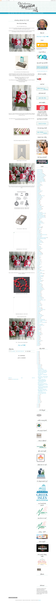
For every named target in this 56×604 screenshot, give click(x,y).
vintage (38, 342)
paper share (39, 291)
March (39, 400)
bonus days (38, 199)
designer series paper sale (40, 216)
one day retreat (39, 281)
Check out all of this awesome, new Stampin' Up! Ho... (42, 388)
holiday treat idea (39, 254)
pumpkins (38, 300)
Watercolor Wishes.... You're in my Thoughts (42, 378)
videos (38, 341)
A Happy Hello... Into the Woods (42, 370)
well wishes (38, 344)
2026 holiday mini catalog (40, 180)
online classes (39, 286)
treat (37, 335)
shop (22, 14)
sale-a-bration (39, 308)
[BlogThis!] (27, 351)
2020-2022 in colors (39, 171)
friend (38, 232)
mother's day (39, 272)
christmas (38, 204)
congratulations (39, 208)
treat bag (38, 336)
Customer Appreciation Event (42, 392)
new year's (38, 277)
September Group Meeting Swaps (42, 371)
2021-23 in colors (39, 172)
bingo (38, 192)
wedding (38, 343)
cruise (38, 211)
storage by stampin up (40, 325)
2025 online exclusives (40, 178)
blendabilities (39, 196)
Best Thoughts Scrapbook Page (42, 389)
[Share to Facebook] (29, 351)
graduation (38, 247)
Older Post (33, 377)
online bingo (39, 283)
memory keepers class (40, 270)
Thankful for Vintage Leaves (41, 379)
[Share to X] (28, 351)
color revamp (39, 207)
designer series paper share (41, 217)
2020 (38, 358)
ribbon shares (39, 305)
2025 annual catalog (40, 177)
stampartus (38, 318)
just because (39, 263)
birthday (38, 194)
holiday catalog (39, 253)
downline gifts (39, 218)
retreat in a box (39, 304)
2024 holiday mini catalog (40, 174)
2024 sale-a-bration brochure (41, 175)
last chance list (39, 266)
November (39, 365)
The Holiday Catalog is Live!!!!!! (42, 393)
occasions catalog (39, 280)
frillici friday (38, 233)
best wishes (38, 191)
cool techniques (39, 209)
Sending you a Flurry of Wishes (42, 372)
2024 (38, 353)
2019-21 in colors (39, 170)
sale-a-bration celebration (40, 309)
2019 (38, 359)
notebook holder (39, 278)
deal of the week (39, 214)
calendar (38, 201)
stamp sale (38, 317)
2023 (38, 354)
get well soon (39, 240)
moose (38, 271)
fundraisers (38, 236)
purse (38, 301)
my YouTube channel (40, 273)
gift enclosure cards (40, 242)
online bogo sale (39, 284)
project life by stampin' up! (41, 299)
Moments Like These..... (41, 382)
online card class (39, 285)
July (38, 395)
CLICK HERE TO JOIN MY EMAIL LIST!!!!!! (42, 71)
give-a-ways (38, 244)
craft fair (38, 210)
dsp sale (38, 219)
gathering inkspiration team (41, 238)
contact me (19, 14)
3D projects (18, 351)
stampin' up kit (39, 321)
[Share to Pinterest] (30, 351)
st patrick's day (39, 316)
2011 (38, 407)
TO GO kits (38, 334)
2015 (38, 363)
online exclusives (39, 287)
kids (37, 265)
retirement (38, 302)
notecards (38, 279)
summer (38, 326)
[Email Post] (25, 351)
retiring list (38, 303)
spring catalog (39, 314)
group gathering (39, 248)
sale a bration (39, 307)
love (37, 268)
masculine (38, 269)
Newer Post (10, 377)
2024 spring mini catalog (40, 176)
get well (38, 239)
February (39, 401)
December (39, 364)
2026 (38, 351)
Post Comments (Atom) (15, 379)
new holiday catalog (40, 276)
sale (37, 306)
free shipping (39, 231)
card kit (38, 202)
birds (38, 193)
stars (37, 323)
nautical (38, 274)
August (39, 394)
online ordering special (40, 289)
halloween (38, 249)
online (38, 282)
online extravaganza (40, 288)
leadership (38, 267)
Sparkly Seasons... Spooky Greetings (43, 376)
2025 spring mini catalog (40, 179)
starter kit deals (39, 324)
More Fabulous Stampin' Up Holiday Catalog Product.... (43, 385)
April (38, 399)
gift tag (38, 243)
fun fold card (39, 235)
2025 (38, 352)
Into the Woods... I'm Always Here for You (42, 375)
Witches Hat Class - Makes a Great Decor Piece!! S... (42, 390)
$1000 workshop (39, 169)
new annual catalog (40, 275)
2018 (38, 360)
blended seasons (39, 197)
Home (22, 377)
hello (37, 250)
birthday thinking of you (40, 195)
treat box (38, 337)
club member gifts (39, 206)
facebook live (39, 227)
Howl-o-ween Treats (40, 373)
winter (38, 345)
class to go (38, 205)
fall (37, 228)
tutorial (38, 339)
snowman (38, 311)
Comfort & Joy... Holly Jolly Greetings (43, 386)
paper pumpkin (39, 290)
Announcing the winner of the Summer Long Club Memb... (42, 381)
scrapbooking (39, 310)
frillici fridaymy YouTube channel (41, 234)
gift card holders (39, 241)
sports (38, 312)
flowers (38, 230)
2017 (38, 361)
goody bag (38, 246)
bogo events (38, 198)
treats (23, 351)
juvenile (38, 264)
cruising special (39, 212)
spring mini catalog (39, 315)
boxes (38, 200)
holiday (21, 351)
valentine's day (39, 340)
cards (38, 203)
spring (38, 313)
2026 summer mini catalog (40, 181)
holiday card (39, 252)
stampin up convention (40, 319)
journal (38, 262)
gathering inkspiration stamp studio (12, 14)
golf (37, 245)
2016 (38, 362)
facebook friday (39, 226)
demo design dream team (40, 215)
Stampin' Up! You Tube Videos (41, 322)
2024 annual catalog (40, 173)
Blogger (40, 600)
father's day (38, 229)
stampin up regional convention (41, 320)
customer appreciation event (41, 213)
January (39, 402)
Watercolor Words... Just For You (42, 383)
